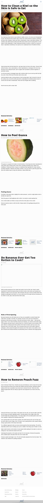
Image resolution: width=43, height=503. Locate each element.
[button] (2, 2)
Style (5, 496)
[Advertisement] (21, 57)
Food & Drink (7, 492)
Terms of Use (24, 492)
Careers (23, 490)
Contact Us (17, 496)
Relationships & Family (8, 494)
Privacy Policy (24, 494)
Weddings (16, 490)
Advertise (16, 494)
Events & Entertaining (8, 490)
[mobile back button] (2, 2)
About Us (16, 492)
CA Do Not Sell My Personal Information (28, 496)
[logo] (21, 1)
